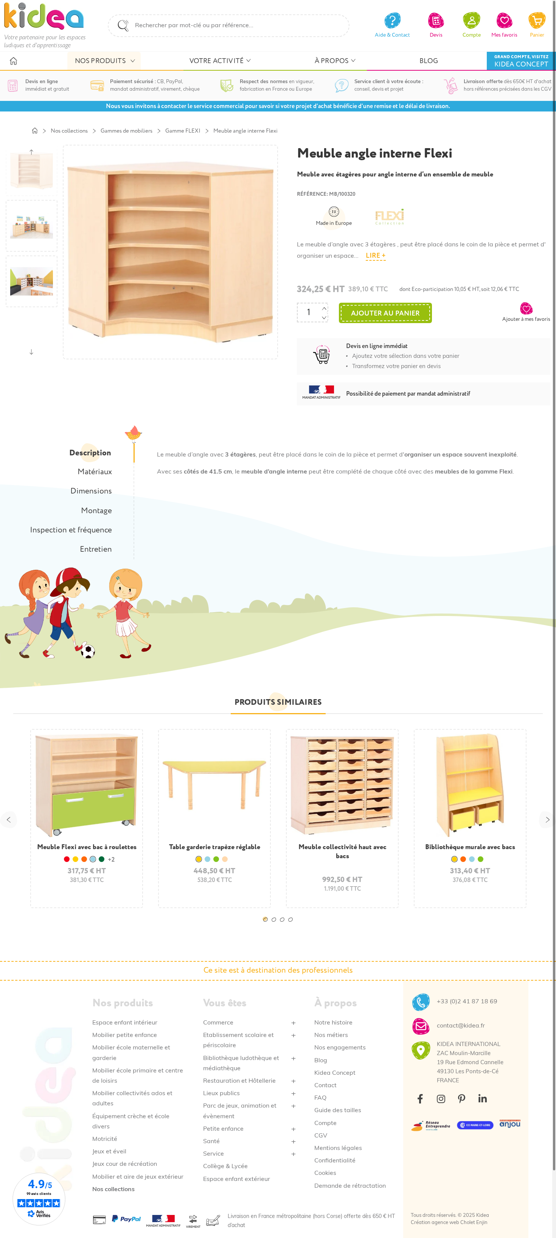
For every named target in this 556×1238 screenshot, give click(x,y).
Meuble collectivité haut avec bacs (342, 851)
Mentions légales (338, 1148)
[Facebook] (420, 1098)
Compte (325, 1123)
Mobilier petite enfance (124, 1035)
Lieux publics (221, 1094)
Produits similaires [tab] (278, 702)
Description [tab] (90, 453)
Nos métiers (331, 1035)
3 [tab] (283, 925)
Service (213, 1154)
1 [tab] (267, 925)
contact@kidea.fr (461, 1026)
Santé (211, 1142)
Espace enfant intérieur (124, 1023)
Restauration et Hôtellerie (239, 1081)
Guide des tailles (337, 1111)
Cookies (325, 1173)
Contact (325, 1086)
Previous (8, 819)
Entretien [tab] (96, 549)
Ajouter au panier (385, 313)
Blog (320, 1061)
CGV (320, 1136)
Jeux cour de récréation (124, 1164)
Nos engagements (340, 1048)
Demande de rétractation (350, 1186)
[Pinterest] (461, 1098)
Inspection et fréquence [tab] (71, 530)
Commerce (218, 1023)
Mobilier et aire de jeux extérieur (137, 1177)
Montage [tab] (96, 511)
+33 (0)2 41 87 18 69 (467, 1002)
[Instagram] (441, 1098)
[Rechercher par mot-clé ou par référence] (123, 26)
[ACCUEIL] (13, 61)
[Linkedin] (482, 1098)
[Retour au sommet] (532, 1214)
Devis (436, 35)
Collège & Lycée (225, 1167)
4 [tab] (292, 925)
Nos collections (113, 1190)
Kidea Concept (335, 1073)
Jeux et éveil (109, 1152)
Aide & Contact (392, 35)
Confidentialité (335, 1161)
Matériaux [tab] (95, 472)
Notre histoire (333, 1023)
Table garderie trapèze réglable (214, 847)
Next (547, 819)
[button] (526, 312)
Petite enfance (223, 1129)
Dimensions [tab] (91, 491)
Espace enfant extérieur (236, 1179)
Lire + (376, 255)
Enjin (482, 1222)
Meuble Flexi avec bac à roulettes (87, 847)
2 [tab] (275, 925)
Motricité (104, 1139)
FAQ (320, 1098)
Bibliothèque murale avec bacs (470, 847)
